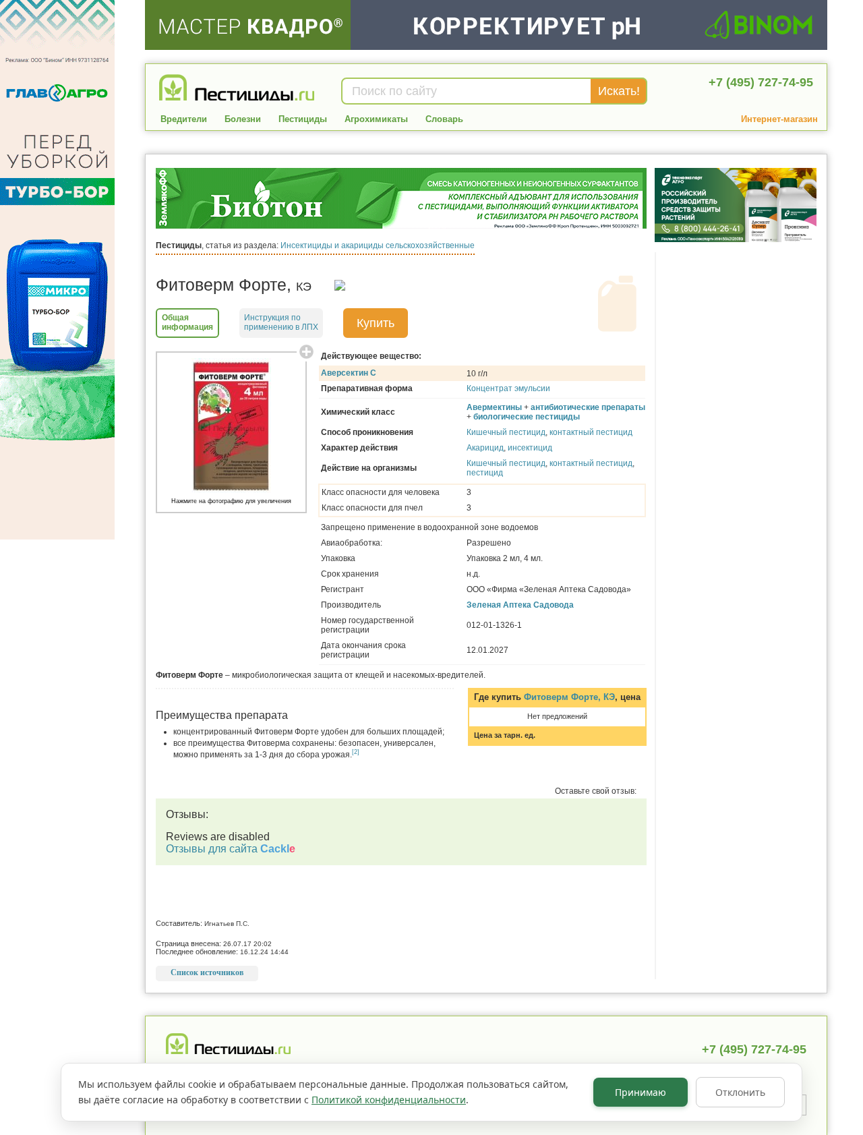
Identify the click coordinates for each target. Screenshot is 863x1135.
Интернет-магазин (779, 119)
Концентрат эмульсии (508, 388)
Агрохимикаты (376, 119)
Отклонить (740, 1092)
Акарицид (485, 448)
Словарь (444, 119)
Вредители (183, 119)
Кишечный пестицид (506, 432)
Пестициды (302, 119)
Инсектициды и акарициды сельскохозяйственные (377, 245)
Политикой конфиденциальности (388, 1099)
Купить (375, 323)
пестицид (485, 472)
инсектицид (530, 448)
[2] (355, 752)
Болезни (243, 119)
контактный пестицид (590, 432)
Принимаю (640, 1092)
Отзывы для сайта (230, 848)
